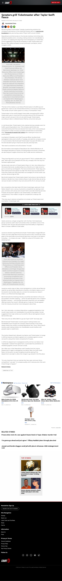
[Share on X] (5, 27)
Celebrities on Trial (8, 370)
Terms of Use (4, 546)
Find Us (3, 525)
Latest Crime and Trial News (8, 520)
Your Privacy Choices (6, 548)
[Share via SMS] (14, 27)
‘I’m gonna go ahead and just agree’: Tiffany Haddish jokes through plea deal (29, 440)
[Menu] (2, 2)
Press (2, 534)
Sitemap (3, 515)
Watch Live (55, 2)
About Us (3, 532)
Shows (2, 523)
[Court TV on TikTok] (39, 555)
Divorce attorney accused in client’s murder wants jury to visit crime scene (31, 492)
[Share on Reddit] (8, 27)
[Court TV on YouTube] (35, 555)
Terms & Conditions (6, 541)
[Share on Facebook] (3, 27)
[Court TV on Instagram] (27, 555)
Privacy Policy (4, 543)
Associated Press (10, 23)
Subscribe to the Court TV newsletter (10, 508)
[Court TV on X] (31, 555)
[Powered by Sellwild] (58, 427)
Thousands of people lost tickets (15, 132)
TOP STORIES (26, 458)
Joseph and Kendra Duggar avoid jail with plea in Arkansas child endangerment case (30, 447)
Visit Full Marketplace (55, 382)
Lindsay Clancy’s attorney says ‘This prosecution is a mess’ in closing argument (31, 474)
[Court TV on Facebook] (23, 555)
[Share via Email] (11, 27)
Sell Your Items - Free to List (20, 383)
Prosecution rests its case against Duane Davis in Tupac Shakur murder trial (29, 435)
